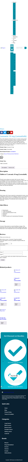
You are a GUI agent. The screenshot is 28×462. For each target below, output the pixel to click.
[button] (12, 47)
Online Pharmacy (15, 36)
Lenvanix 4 (13, 151)
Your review (3, 244)
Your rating (2, 243)
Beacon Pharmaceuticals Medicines (11, 153)
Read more (16, 284)
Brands (14, 2)
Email (1, 254)
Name (1, 252)
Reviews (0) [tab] (11, 167)
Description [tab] (4, 167)
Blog (14, 42)
